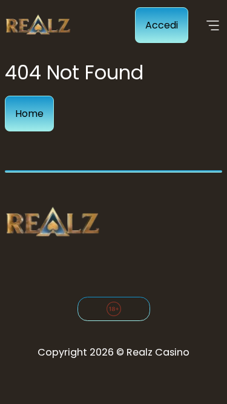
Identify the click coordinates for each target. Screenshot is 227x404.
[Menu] (212, 25)
